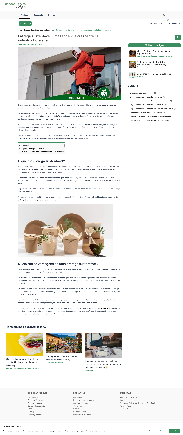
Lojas (30, 409)
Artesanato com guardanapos (142, 93)
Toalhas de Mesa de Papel (129, 397)
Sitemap (31, 412)
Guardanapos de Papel (128, 400)
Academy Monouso (35, 415)
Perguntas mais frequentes (83, 400)
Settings (150, 431)
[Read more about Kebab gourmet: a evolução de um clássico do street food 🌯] (64, 343)
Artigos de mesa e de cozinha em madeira (146, 105)
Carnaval (169, 109)
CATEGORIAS (125, 393)
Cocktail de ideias (137, 116)
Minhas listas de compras (82, 415)
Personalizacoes (79, 412)
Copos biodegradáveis (139, 120)
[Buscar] (178, 37)
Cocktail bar (161, 113)
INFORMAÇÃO (79, 393)
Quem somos (33, 397)
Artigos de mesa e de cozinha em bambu (146, 97)
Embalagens (10, 368)
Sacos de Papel (125, 406)
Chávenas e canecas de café (141, 113)
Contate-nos (78, 406)
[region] (91, 429)
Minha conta (78, 397)
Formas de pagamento (36, 403)
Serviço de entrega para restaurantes (39, 30)
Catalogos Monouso (81, 403)
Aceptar (174, 431)
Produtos (24, 15)
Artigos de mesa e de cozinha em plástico (146, 109)
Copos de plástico (158, 120)
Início (20, 30)
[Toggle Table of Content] (61, 145)
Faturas (76, 409)
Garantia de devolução (36, 406)
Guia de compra (155, 23)
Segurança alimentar (32, 368)
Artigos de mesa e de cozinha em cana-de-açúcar (149, 101)
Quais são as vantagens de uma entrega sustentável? (42, 151)
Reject (162, 431)
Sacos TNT (123, 409)
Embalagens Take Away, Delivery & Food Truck (137, 403)
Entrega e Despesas (35, 400)
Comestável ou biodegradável (159, 116)
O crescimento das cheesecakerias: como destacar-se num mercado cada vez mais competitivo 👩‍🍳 (103, 364)
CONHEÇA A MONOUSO (37, 393)
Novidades (20, 368)
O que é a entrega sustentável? (33, 149)
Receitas (51, 15)
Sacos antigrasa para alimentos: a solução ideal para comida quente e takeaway (23, 362)
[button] (164, 15)
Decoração (38, 15)
